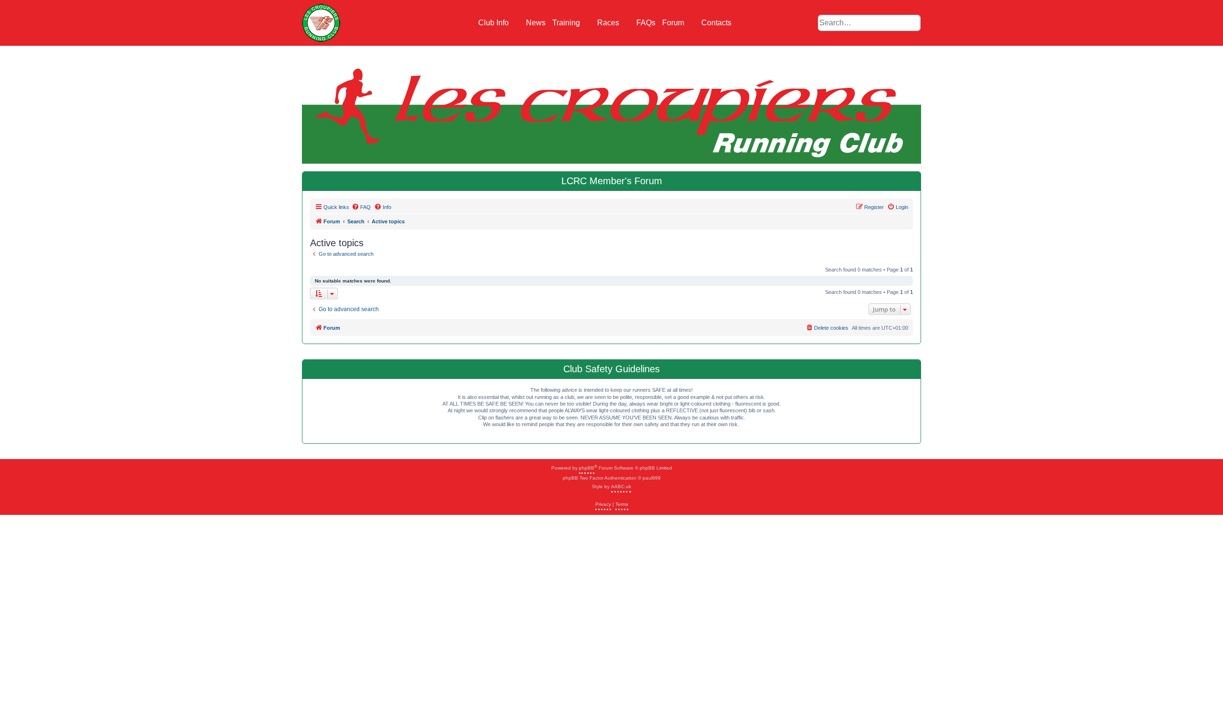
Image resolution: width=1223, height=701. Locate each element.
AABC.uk (621, 486)
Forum (674, 23)
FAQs (645, 23)
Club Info (494, 23)
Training (567, 23)
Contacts (716, 23)
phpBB (586, 468)
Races (609, 23)
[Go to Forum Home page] (321, 23)
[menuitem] (361, 207)
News (536, 23)
